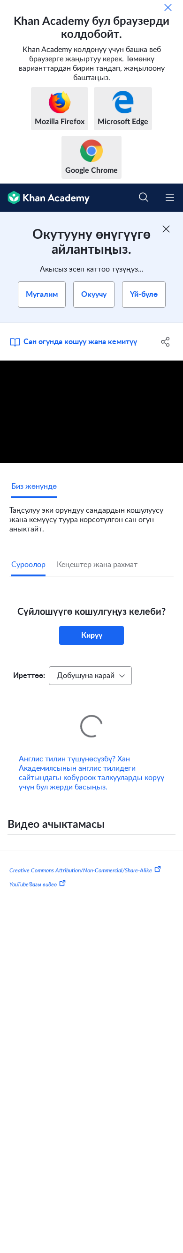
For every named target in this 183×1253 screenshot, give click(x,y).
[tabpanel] (91, 516)
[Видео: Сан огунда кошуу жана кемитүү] (91, 412)
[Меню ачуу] (169, 197)
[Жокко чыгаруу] (167, 7)
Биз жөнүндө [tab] (34, 486)
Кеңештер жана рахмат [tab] (97, 564)
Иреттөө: (29, 675)
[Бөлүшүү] (165, 341)
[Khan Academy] (45, 198)
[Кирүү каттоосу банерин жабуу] (166, 229)
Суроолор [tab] (28, 564)
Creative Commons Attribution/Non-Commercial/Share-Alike (80, 857)
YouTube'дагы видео (33, 871)
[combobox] (90, 675)
